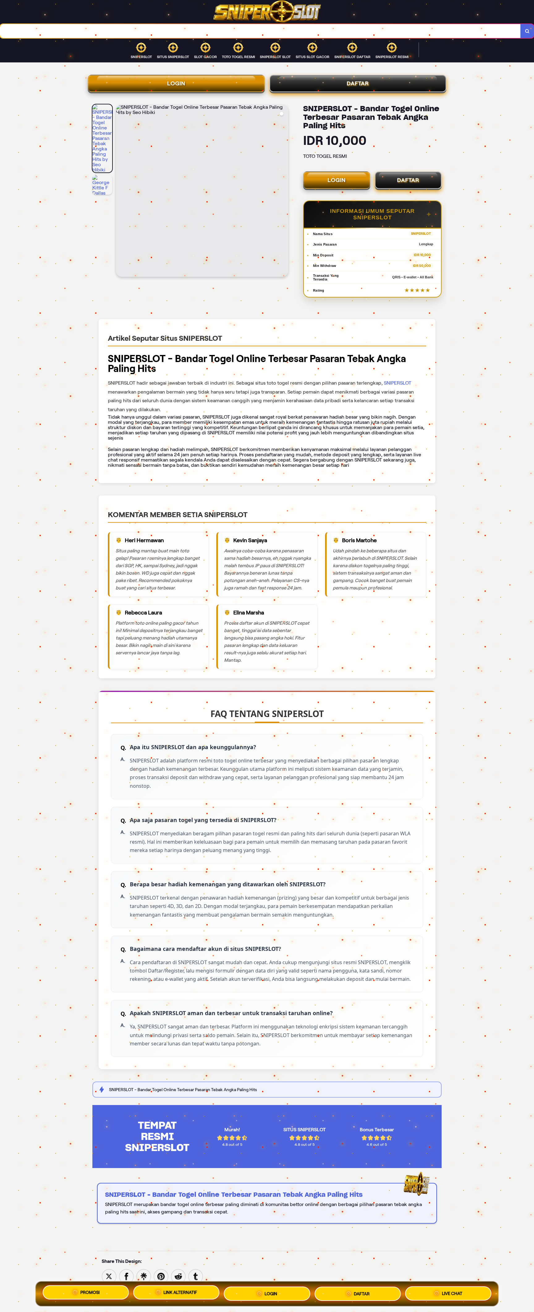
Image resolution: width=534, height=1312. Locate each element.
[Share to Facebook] (126, 1276)
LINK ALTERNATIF (180, 1292)
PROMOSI (90, 1292)
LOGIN (176, 83)
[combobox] (260, 31)
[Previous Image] (121, 191)
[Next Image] (283, 191)
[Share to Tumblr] (195, 1276)
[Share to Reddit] (178, 1276)
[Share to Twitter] (109, 1276)
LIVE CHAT (452, 1291)
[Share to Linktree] (143, 1276)
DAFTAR (358, 83)
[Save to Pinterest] (161, 1276)
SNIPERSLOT (397, 383)
